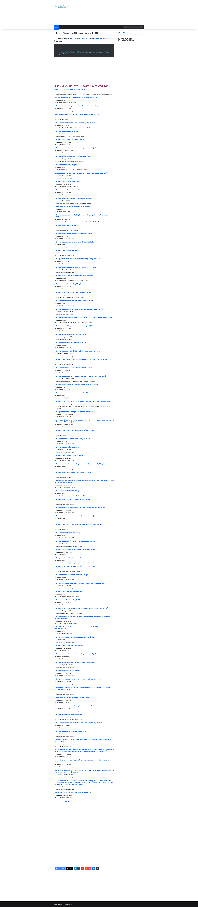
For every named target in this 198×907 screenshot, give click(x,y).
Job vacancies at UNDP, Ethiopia (66, 165)
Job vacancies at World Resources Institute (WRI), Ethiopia (75, 123)
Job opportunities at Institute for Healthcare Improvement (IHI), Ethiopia (79, 583)
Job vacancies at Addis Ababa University (69, 455)
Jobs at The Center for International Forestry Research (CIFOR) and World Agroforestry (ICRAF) (79, 628)
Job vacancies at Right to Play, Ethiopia (68, 284)
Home (56, 27)
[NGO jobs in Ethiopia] (61, 6)
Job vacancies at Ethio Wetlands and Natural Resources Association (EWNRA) (81, 608)
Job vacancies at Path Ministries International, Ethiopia (73, 234)
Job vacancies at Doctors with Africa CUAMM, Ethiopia (73, 292)
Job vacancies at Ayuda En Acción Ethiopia (69, 190)
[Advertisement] (114, 12)
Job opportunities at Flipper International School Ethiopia (74, 637)
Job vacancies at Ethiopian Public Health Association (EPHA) (75, 549)
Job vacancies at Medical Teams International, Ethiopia (74, 393)
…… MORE (66, 801)
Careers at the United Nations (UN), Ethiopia (70, 89)
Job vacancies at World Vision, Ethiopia (68, 533)
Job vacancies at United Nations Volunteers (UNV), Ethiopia (75, 430)
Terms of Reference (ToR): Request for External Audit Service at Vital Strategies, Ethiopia (81, 761)
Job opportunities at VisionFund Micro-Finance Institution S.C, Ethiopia (78, 679)
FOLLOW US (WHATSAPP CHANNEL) (126, 40)
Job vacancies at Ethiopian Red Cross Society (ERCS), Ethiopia (76, 326)
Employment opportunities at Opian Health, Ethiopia (72, 698)
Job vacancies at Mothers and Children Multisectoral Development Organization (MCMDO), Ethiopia (82, 617)
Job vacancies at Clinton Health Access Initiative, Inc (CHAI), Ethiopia (78, 723)
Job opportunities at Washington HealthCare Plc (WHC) (74, 412)
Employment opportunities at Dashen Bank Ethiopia (72, 207)
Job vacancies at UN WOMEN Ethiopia (67, 250)
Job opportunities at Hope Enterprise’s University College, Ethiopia (77, 259)
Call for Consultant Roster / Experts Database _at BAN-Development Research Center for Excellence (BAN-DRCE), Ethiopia (84, 421)
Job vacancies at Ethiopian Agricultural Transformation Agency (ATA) (79, 309)
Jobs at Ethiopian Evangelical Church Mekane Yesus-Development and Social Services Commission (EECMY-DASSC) (84, 481)
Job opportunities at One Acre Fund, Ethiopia (70, 558)
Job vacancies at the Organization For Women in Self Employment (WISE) (80, 508)
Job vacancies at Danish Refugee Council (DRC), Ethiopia (74, 242)
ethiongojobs (91, 816)
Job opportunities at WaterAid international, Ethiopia (73, 156)
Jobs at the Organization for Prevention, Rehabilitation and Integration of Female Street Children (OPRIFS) (82, 688)
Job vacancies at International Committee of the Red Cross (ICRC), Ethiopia (81, 359)
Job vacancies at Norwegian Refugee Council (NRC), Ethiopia (75, 267)
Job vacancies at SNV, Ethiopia (65, 225)
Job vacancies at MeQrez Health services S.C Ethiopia (73, 472)
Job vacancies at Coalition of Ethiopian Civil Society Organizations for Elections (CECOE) (81, 216)
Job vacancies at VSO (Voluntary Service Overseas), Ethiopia (75, 541)
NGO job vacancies (79, 38)
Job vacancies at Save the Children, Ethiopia (70, 139)
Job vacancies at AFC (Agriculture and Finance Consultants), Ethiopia (78, 524)
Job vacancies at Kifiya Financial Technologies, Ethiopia (74, 301)
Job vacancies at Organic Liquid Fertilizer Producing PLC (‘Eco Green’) (78, 351)
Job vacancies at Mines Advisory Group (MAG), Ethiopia (74, 275)
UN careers (99, 38)
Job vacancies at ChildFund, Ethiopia (67, 181)
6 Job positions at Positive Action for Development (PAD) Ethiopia (77, 114)
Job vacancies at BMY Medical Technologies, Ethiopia (73, 198)
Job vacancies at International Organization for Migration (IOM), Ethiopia (80, 464)
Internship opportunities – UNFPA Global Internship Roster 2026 (76, 98)
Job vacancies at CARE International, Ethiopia (70, 731)
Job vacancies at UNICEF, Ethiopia (66, 131)
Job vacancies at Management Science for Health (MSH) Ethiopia (77, 106)
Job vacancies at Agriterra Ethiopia (67, 447)
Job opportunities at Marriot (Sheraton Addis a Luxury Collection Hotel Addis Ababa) (83, 317)
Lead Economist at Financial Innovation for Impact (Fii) (73, 792)
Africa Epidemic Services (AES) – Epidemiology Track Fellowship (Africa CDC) (81, 173)
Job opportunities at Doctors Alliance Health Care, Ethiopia (75, 662)
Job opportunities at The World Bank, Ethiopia (70, 334)
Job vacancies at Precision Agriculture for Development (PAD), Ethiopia (79, 516)
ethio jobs (101, 855)
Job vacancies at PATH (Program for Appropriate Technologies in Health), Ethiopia (83, 401)
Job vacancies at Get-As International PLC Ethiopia (72, 499)
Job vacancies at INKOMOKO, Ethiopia (67, 491)
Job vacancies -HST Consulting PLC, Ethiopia (70, 600)
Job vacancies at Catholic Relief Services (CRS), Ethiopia (74, 368)
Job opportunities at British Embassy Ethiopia (70, 343)
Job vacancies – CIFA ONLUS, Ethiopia (67, 671)
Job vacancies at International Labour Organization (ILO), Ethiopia (77, 148)
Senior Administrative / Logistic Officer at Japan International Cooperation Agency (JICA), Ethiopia (82, 740)
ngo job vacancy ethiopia (89, 824)
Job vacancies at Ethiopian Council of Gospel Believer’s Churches (77, 385)
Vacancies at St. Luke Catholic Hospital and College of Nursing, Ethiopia (79, 706)
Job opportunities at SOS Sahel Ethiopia (68, 714)
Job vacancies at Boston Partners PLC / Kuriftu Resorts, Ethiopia (76, 566)
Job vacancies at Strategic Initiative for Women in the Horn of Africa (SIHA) (80, 376)
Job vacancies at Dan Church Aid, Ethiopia (69, 645)
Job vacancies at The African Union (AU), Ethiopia (71, 575)
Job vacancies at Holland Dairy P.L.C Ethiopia (70, 591)
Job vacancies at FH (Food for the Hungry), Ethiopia (72, 439)
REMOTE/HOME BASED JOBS (125, 39)
